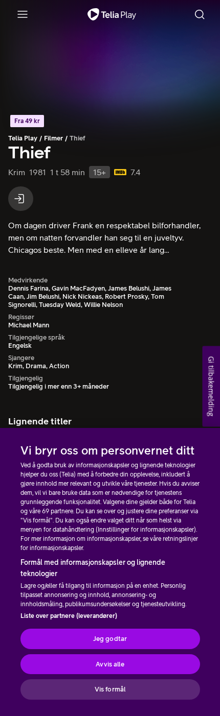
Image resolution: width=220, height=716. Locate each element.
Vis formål (110, 689)
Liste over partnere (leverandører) (68, 615)
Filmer (53, 138)
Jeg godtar (110, 638)
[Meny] (22, 14)
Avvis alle (110, 664)
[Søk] (199, 14)
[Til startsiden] (111, 14)
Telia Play (22, 138)
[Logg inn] (20, 198)
